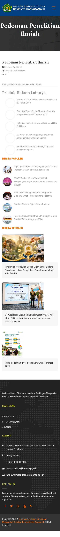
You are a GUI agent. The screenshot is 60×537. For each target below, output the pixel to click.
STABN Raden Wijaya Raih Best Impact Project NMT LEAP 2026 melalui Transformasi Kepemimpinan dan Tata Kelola (29, 318)
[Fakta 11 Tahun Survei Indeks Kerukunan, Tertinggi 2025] (13, 344)
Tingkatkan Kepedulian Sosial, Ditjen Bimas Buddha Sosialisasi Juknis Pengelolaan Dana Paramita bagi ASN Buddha (29, 270)
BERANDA (9, 416)
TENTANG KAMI (12, 422)
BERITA (7, 427)
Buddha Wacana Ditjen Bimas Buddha (31, 204)
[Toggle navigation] (54, 8)
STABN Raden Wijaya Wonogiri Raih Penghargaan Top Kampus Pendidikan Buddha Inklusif (36, 181)
